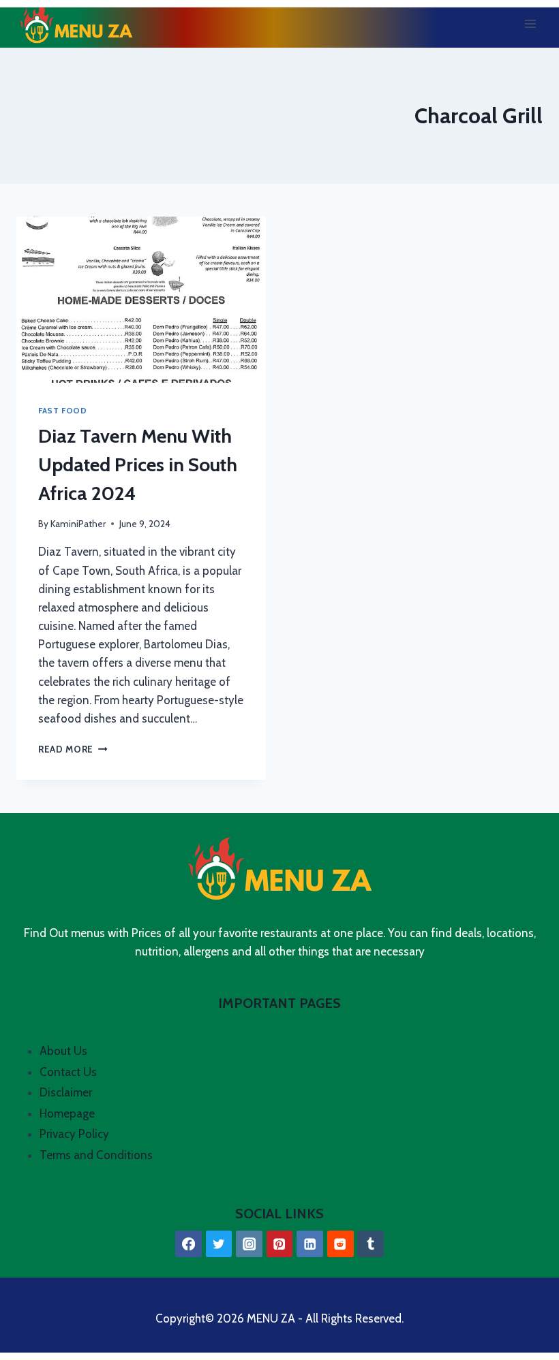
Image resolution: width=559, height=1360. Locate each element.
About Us (63, 1051)
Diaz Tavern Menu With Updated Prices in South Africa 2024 (137, 464)
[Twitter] (219, 1244)
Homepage (67, 1113)
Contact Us (68, 1072)
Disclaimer (66, 1092)
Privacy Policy (74, 1134)
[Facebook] (188, 1244)
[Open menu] (530, 23)
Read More (73, 749)
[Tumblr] (370, 1244)
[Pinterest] (280, 1244)
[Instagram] (249, 1244)
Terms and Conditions (96, 1155)
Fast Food (62, 410)
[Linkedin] (310, 1244)
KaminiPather (78, 523)
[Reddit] (340, 1244)
